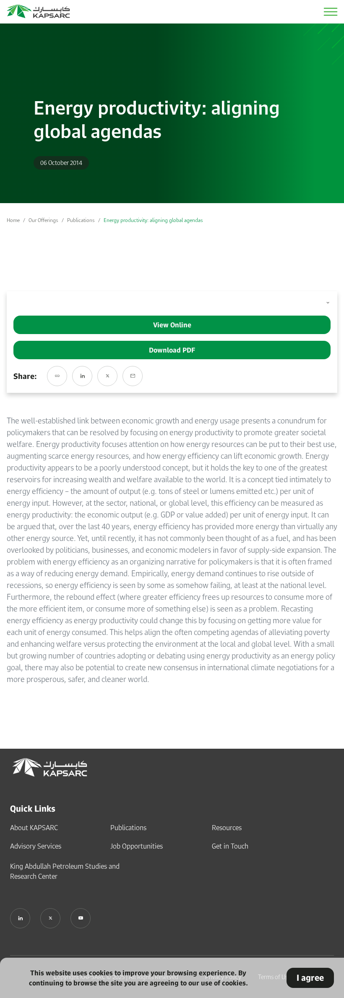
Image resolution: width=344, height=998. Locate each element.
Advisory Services (35, 846)
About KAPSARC (34, 827)
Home (13, 220)
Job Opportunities (136, 846)
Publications (81, 220)
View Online (172, 325)
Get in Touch (230, 846)
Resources (227, 827)
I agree (310, 977)
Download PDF (172, 350)
